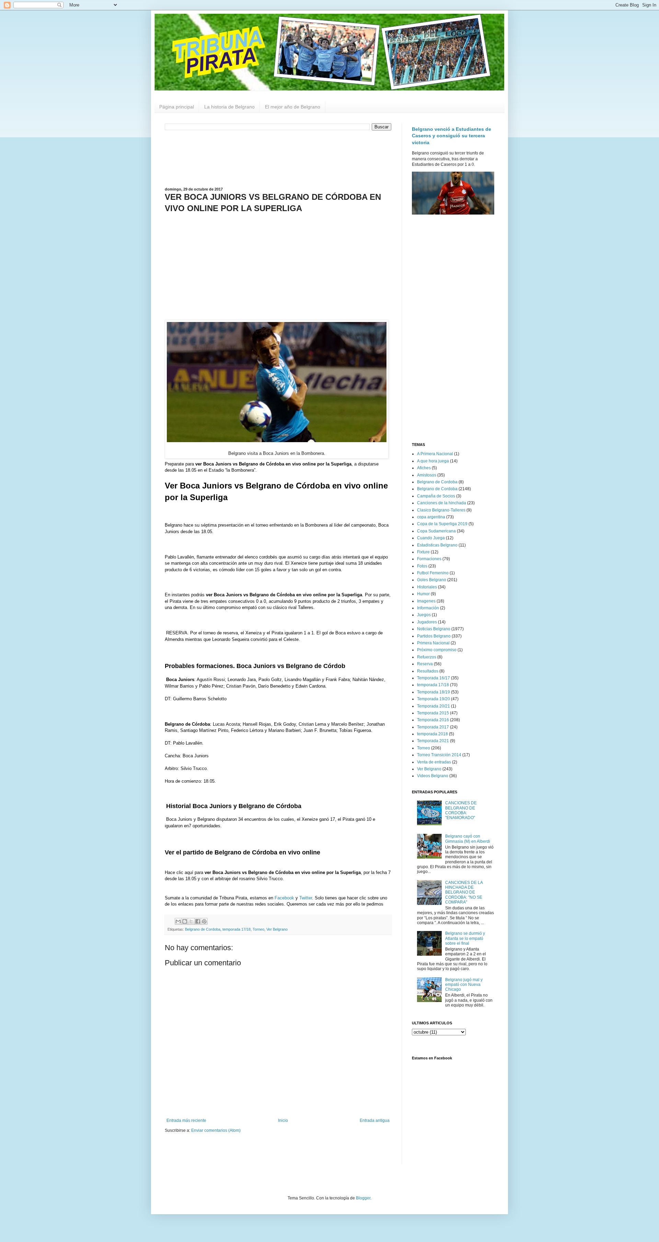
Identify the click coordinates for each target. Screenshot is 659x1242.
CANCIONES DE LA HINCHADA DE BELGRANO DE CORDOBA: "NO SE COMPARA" (464, 892)
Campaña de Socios (436, 496)
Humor (423, 593)
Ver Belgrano (277, 929)
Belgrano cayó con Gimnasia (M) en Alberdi (467, 838)
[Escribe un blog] (184, 921)
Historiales (427, 587)
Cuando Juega (431, 538)
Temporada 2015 (433, 713)
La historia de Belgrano (229, 107)
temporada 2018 (432, 734)
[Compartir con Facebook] (197, 921)
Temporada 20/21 (433, 706)
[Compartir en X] (191, 921)
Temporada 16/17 (433, 678)
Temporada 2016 (433, 719)
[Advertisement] (278, 158)
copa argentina (431, 517)
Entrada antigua (375, 1120)
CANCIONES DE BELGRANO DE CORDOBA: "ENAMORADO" (461, 810)
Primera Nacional (433, 643)
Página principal (176, 107)
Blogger (363, 1198)
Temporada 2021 (433, 740)
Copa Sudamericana (436, 531)
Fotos (422, 566)
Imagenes (426, 601)
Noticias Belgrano (433, 628)
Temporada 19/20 (433, 699)
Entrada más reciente (186, 1120)
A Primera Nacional (435, 453)
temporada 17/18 (236, 929)
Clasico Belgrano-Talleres (441, 510)
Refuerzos (426, 657)
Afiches (424, 467)
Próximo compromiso (436, 649)
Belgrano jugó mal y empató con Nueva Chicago (464, 984)
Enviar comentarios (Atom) (216, 1130)
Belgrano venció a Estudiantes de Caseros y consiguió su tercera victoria (451, 135)
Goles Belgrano (431, 579)
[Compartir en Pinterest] (204, 921)
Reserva (425, 664)
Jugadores (427, 622)
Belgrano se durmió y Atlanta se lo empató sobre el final (465, 938)
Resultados (427, 671)
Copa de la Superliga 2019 (442, 523)
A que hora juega (433, 461)
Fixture (423, 552)
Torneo (258, 929)
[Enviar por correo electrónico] (178, 921)
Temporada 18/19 (433, 692)
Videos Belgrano (432, 775)
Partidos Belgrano (434, 636)
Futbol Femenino (433, 573)
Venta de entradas (434, 762)
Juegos (424, 614)
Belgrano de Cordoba (202, 929)
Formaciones (429, 558)
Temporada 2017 (433, 727)
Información (428, 608)
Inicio (283, 1120)
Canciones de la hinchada (441, 503)
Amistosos (426, 475)
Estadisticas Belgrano (437, 545)
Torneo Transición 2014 (439, 754)
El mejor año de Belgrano (292, 107)
